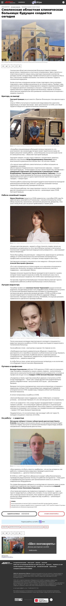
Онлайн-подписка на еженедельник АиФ (24, 566)
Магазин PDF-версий (42, 566)
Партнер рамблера (28, 599)
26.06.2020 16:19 (6, 7)
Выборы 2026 (53, 566)
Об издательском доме (19, 562)
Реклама (38, 562)
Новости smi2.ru (7, 557)
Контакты (48, 564)
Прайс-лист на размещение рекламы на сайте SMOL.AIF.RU (29, 564)
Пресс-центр (31, 562)
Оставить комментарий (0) (51, 513)
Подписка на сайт (58, 564)
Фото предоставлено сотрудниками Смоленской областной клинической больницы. (25, 62)
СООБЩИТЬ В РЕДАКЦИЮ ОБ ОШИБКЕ (22, 568)
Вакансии (44, 562)
